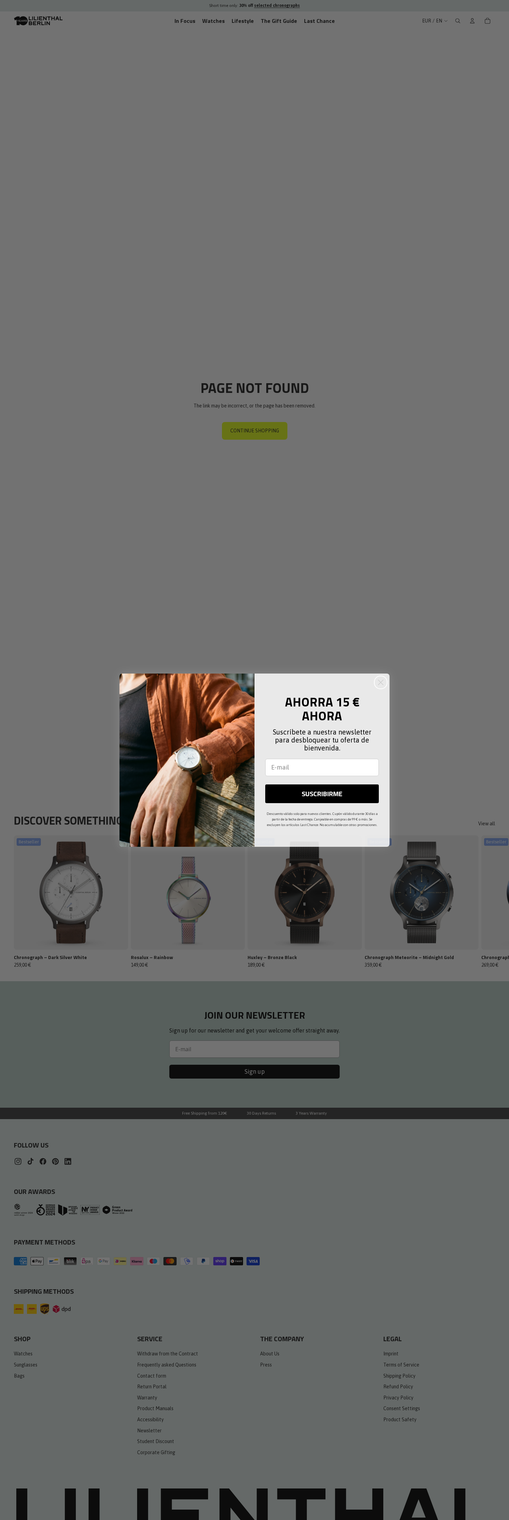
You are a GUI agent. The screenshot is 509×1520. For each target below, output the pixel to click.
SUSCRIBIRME (322, 793)
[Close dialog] (381, 682)
